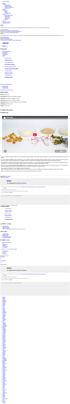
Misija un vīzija (7, 8)
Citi (3, 56)
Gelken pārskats (7, 5)
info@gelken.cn (10, 89)
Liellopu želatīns (8, 60)
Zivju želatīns (7, 17)
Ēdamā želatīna (7, 16)
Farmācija (6, 12)
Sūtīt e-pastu (2, 256)
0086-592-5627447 (6, 227)
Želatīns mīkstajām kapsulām (11, 68)
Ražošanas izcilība (8, 6)
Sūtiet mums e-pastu (3, 89)
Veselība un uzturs (8, 13)
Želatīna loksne (5, 54)
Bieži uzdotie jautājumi (7, 237)
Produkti (4, 14)
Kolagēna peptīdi (9, 77)
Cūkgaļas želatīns (9, 219)
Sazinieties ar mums (6, 22)
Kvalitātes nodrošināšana (9, 7)
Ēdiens (6, 11)
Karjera (4, 9)
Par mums (4, 4)
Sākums (4, 3)
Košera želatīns (8, 176)
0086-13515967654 (6, 228)
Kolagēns (4, 55)
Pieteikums (4, 10)
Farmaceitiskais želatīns (9, 15)
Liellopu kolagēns (9, 72)
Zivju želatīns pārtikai (10, 64)
